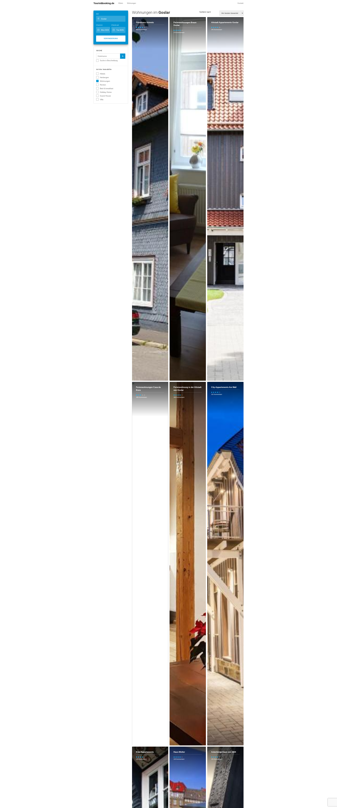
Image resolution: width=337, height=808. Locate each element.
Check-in (99, 25)
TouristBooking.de (103, 3)
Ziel (97, 14)
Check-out (115, 25)
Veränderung (111, 38)
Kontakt (241, 3)
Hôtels (120, 3)
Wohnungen (131, 3)
